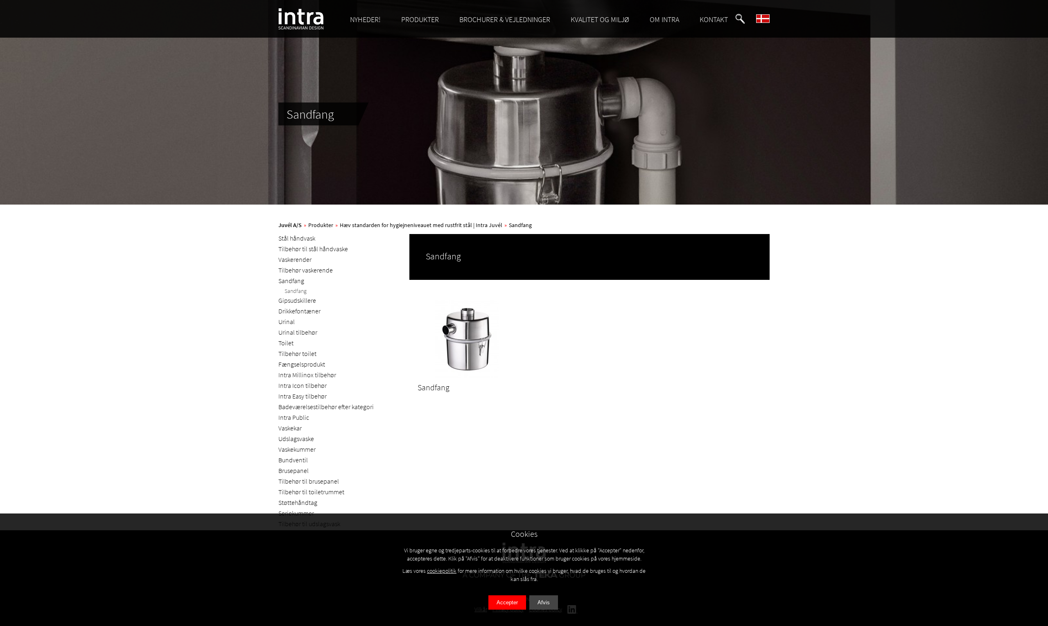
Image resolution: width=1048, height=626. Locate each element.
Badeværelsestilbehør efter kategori (326, 407)
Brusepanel (293, 470)
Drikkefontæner (299, 311)
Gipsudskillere (297, 300)
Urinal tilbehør (297, 332)
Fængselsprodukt (301, 364)
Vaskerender (295, 259)
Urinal (286, 322)
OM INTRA (664, 19)
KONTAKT (714, 19)
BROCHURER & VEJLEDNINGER (504, 19)
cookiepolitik (441, 570)
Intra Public (293, 417)
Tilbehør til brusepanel (308, 481)
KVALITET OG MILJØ (600, 19)
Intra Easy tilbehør (302, 396)
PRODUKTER (420, 19)
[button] (740, 19)
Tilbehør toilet (297, 353)
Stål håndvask (296, 238)
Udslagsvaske (296, 439)
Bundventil (293, 460)
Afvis (544, 602)
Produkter (320, 225)
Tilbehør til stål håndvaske (313, 249)
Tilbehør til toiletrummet (311, 492)
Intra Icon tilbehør (302, 385)
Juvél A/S (290, 225)
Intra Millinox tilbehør (307, 375)
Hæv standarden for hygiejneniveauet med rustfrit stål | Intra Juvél (421, 225)
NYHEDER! (365, 19)
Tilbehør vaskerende (305, 270)
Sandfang (520, 225)
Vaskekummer (297, 449)
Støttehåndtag (297, 502)
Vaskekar (290, 428)
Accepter (507, 602)
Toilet (286, 343)
